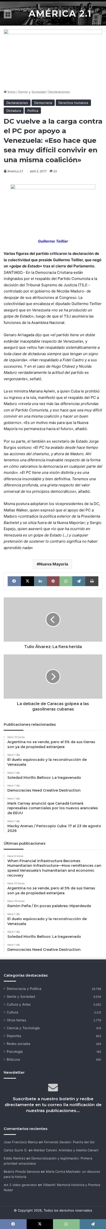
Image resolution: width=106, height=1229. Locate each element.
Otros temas (16, 1020)
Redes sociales (18, 1044)
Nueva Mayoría (53, 564)
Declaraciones (59, 92)
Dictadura (13, 111)
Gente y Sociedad (32, 92)
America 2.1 (15, 171)
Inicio (11, 92)
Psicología (15, 1052)
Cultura (12, 1012)
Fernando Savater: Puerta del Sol (69, 1142)
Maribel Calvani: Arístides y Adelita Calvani (66, 1150)
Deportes (14, 1036)
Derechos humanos (73, 103)
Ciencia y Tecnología (23, 1028)
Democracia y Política (24, 989)
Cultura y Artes (19, 1004)
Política (32, 111)
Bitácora (13, 1059)
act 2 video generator (20, 1185)
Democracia (43, 103)
